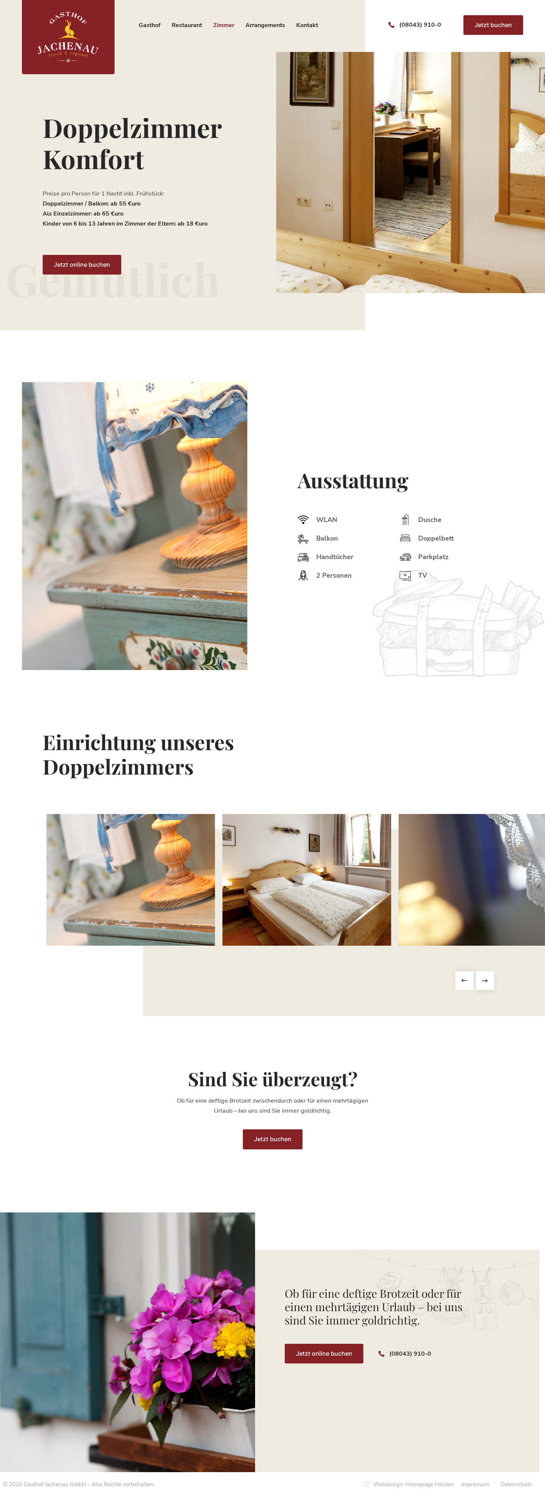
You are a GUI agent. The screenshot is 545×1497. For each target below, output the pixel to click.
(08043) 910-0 (420, 25)
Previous (464, 980)
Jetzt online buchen (82, 264)
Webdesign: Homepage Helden (413, 1484)
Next (485, 980)
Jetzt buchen (493, 25)
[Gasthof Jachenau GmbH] (68, 37)
